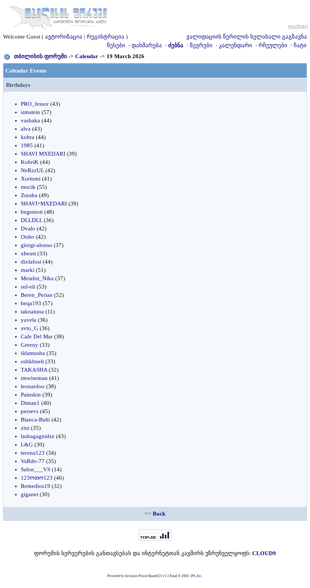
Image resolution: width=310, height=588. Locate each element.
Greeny (29, 345)
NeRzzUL (32, 170)
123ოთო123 (37, 478)
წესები (116, 45)
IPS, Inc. (196, 576)
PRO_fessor (35, 104)
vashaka (30, 120)
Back (159, 514)
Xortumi (30, 179)
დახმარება (147, 45)
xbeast (28, 253)
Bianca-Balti (35, 420)
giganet (29, 494)
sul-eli (28, 287)
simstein (30, 112)
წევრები (201, 45)
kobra (27, 137)
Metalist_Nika (37, 278)
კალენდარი (235, 45)
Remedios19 (35, 486)
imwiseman (34, 378)
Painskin (31, 395)
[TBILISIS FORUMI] (58, 16)
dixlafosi (31, 262)
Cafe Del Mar (37, 336)
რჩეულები (273, 45)
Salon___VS (35, 469)
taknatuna (32, 312)
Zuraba (29, 195)
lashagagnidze (37, 436)
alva (26, 129)
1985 (27, 145)
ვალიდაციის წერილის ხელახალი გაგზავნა (246, 37)
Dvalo (28, 228)
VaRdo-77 (33, 461)
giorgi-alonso (36, 245)
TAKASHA (34, 370)
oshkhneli (32, 361)
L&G (27, 444)
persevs (30, 411)
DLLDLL (31, 220)
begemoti (32, 212)
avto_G (29, 328)
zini (25, 428)
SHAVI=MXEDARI (44, 204)
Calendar (86, 56)
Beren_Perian (37, 295)
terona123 (33, 453)
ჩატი (300, 45)
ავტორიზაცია (63, 37)
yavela (28, 320)
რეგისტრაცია (105, 37)
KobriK (30, 162)
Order (27, 237)
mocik (28, 187)
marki (27, 270)
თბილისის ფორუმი (40, 56)
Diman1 (30, 403)
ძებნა (175, 45)
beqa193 (31, 303)
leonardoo (33, 386)
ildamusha (33, 353)
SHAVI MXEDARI (43, 154)
